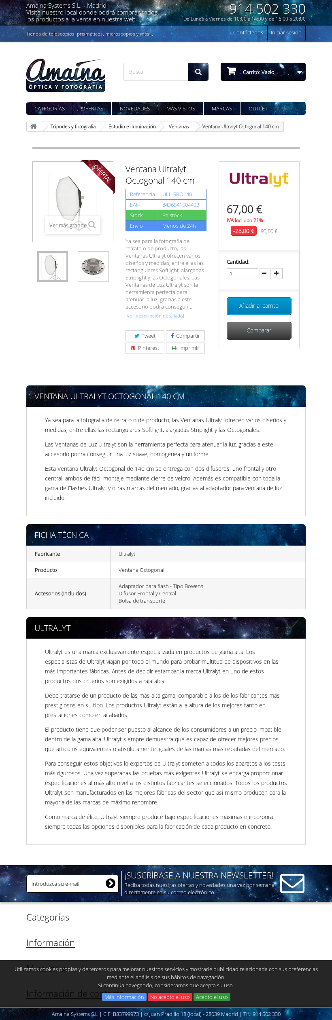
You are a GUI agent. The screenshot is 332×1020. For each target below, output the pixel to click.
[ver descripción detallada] (155, 315)
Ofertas (92, 108)
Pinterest (148, 347)
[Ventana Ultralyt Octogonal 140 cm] (53, 266)
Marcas (222, 108)
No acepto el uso (170, 997)
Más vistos (180, 108)
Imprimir (188, 347)
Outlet (258, 108)
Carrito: (258, 72)
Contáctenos (248, 32)
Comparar (259, 330)
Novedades (135, 108)
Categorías (49, 108)
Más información (124, 997)
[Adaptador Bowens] (93, 266)
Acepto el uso (212, 997)
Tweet (147, 335)
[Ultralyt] (259, 179)
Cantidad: (238, 261)
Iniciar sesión (286, 32)
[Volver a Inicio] (35, 126)
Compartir (187, 335)
